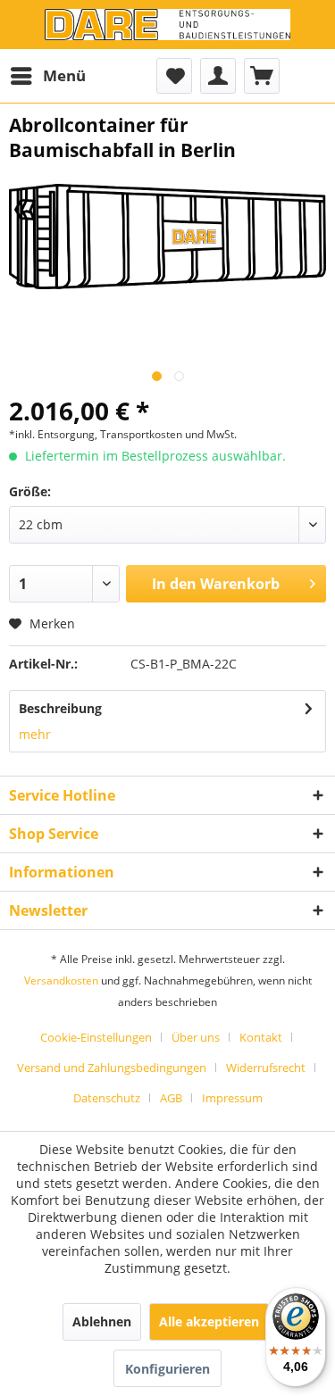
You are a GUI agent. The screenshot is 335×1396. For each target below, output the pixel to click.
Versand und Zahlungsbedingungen (111, 1067)
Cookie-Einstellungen (96, 1037)
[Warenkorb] (262, 76)
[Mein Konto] (218, 76)
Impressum (232, 1098)
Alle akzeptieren (209, 1321)
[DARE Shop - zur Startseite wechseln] (167, 24)
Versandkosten (61, 980)
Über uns (196, 1037)
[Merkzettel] (174, 76)
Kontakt (260, 1037)
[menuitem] (47, 76)
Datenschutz (106, 1098)
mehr (35, 734)
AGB (171, 1098)
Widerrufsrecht (266, 1067)
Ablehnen (101, 1321)
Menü (64, 75)
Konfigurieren (167, 1368)
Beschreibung (60, 708)
